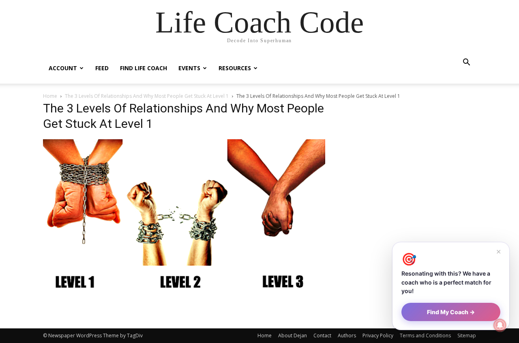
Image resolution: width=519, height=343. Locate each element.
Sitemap (466, 335)
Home (50, 96)
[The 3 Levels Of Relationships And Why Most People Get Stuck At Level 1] (184, 293)
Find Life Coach (143, 68)
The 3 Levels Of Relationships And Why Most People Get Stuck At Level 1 (147, 96)
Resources (235, 68)
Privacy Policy (377, 335)
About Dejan (292, 335)
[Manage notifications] (499, 325)
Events (189, 68)
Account (63, 68)
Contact (322, 335)
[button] (466, 63)
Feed (102, 68)
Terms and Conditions (425, 335)
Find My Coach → (451, 311)
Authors (347, 335)
